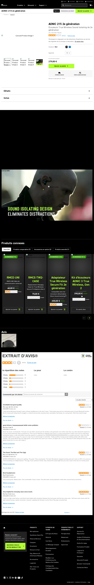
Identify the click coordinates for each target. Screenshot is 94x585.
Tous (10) (6, 249)
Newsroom (64, 537)
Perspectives (65, 534)
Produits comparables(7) (21, 249)
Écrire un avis (71, 35)
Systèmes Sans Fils (36, 535)
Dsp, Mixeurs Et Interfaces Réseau (36, 555)
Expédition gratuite (59, 74)
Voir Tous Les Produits (34, 568)
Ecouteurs (33, 546)
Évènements (65, 541)
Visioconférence (35, 539)
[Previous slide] (84, 318)
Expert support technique (80, 74)
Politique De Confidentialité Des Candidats (52, 568)
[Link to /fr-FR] (7, 5)
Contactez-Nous (82, 567)
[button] (80, 296)
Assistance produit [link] (67, 11)
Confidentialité (70, 582)
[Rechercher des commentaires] (66, 394)
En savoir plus (79, 41)
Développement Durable (51, 549)
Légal (89, 582)
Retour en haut (19, 512)
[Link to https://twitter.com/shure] (7, 578)
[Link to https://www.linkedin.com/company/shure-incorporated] (13, 578)
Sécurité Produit (82, 560)
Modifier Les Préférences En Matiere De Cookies (52, 560)
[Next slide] (89, 318)
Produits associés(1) (62, 249)
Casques (33, 542)
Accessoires (34, 559)
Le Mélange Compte (52, 545)
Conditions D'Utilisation (80, 582)
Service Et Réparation (80, 533)
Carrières (49, 541)
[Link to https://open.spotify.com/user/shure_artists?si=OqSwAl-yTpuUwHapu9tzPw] (16, 578)
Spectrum (64, 545)
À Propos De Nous (51, 534)
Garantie (80, 556)
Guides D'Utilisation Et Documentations (83, 538)
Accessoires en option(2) (42, 249)
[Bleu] (70, 47)
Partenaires (50, 554)
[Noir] (66, 47)
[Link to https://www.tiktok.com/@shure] (22, 578)
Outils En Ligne (82, 543)
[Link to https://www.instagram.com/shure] (10, 578)
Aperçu (56, 11)
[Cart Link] (91, 5)
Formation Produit (83, 547)
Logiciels (33, 563)
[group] (7, 61)
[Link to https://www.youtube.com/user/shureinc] (19, 578)
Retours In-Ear (35, 550)
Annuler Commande (83, 564)
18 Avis (64, 35)
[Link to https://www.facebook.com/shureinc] (5, 578)
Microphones (34, 531)
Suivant (67, 512)
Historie (48, 537)
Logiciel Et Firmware (80, 552)
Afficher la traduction (9, 416)
